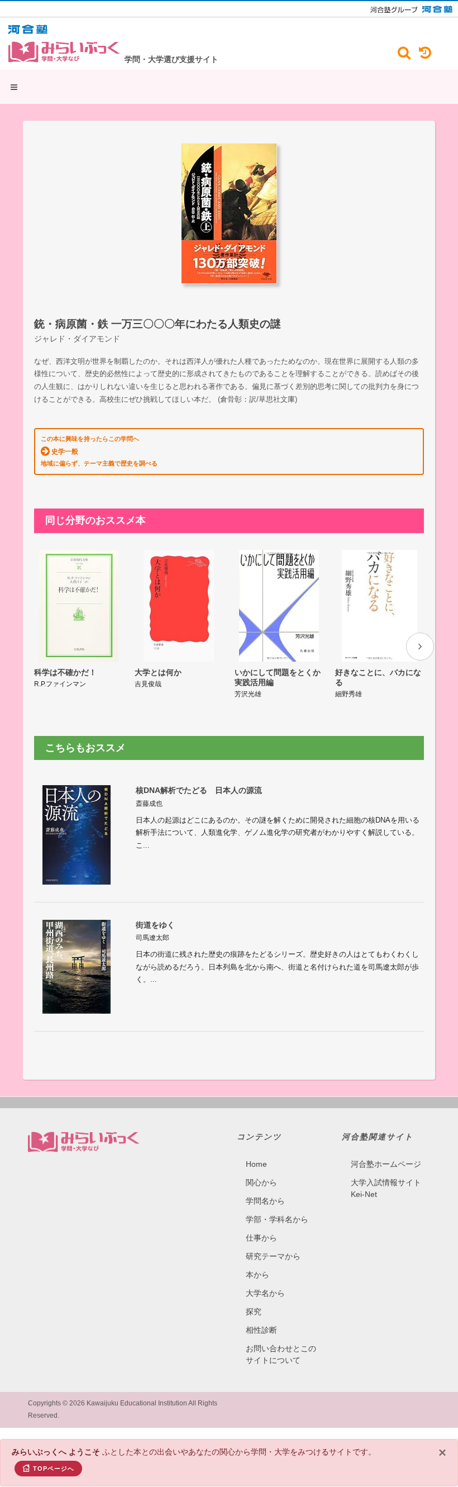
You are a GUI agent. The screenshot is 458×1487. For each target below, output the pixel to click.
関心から (261, 1182)
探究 (253, 1311)
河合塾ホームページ (386, 1164)
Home (256, 1164)
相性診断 (261, 1330)
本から (257, 1274)
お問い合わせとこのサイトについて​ (281, 1354)
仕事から (261, 1237)
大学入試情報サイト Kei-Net (386, 1188)
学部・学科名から (277, 1219)
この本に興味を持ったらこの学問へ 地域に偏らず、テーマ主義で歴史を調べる (99, 451)
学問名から (265, 1200)
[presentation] (420, 647)
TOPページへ (53, 1468)
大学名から (265, 1293)
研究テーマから (273, 1256)
